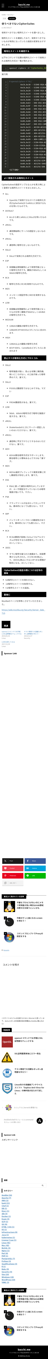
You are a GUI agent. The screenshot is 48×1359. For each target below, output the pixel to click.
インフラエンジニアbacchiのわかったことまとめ (24, 1352)
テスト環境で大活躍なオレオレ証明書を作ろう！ (33, 632)
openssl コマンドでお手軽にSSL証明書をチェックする (12, 632)
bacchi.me (24, 4)
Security (6, 950)
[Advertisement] (24, 755)
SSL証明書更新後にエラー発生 (28, 1053)
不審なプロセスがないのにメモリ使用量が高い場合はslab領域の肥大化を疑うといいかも (30, 905)
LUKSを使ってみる (8, 642)
